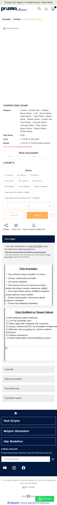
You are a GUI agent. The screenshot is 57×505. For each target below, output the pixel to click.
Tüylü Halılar (38, 116)
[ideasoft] (13, 503)
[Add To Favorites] (52, 215)
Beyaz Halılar (26, 113)
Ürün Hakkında (12, 388)
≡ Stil (35, 113)
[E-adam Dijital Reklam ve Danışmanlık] (28, 496)
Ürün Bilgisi (10, 239)
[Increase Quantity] (50, 206)
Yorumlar (9, 369)
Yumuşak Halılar (39, 122)
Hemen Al (37, 215)
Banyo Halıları (46, 113)
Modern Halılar (33, 119)
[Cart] (53, 8)
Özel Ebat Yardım (13, 398)
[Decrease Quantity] (7, 206)
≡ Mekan (45, 110)
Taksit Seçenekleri (13, 379)
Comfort (23, 110)
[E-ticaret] (28, 503)
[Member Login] (46, 8)
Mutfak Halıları (40, 128)
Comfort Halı (34, 110)
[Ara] (39, 8)
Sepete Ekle (14, 215)
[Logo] (14, 9)
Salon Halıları (26, 116)
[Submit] (53, 459)
